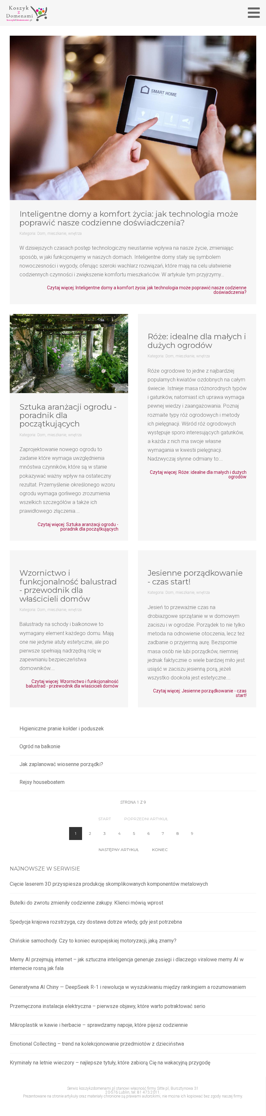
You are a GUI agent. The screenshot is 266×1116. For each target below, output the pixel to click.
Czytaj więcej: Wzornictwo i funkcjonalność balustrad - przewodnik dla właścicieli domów (72, 684)
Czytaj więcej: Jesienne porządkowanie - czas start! (200, 693)
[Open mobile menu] (254, 12)
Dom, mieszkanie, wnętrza (59, 233)
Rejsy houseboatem (42, 782)
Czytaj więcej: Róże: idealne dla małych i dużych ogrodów (198, 474)
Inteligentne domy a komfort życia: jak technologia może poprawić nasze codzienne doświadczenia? (128, 218)
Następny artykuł (119, 849)
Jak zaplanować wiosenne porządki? (61, 764)
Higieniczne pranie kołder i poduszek (61, 729)
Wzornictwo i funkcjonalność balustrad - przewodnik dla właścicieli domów (68, 585)
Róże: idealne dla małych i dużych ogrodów (197, 341)
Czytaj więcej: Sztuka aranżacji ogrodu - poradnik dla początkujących (78, 527)
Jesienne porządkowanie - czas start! (195, 577)
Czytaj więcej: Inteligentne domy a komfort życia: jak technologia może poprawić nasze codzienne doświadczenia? (147, 290)
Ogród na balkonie (39, 746)
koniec (160, 849)
